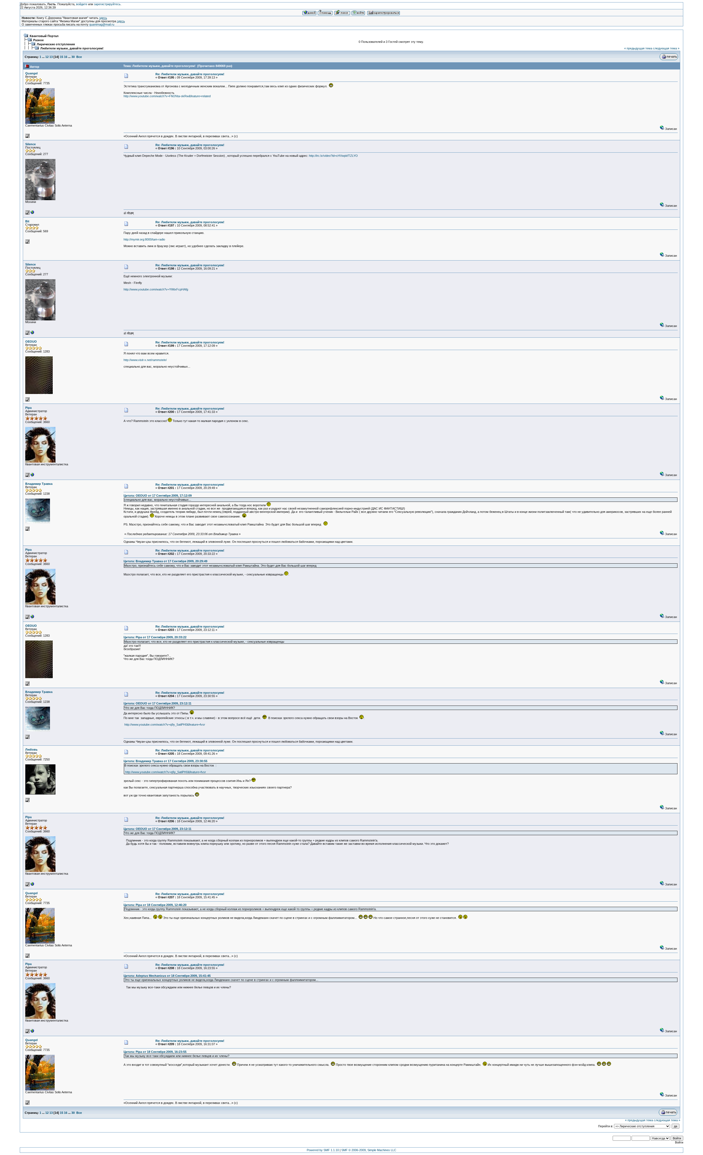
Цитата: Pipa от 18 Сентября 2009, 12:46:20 (155, 905)
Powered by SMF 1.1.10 (323, 1150)
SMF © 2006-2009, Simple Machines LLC (368, 1150)
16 (65, 56)
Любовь (31, 749)
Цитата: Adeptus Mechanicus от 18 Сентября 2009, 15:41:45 (167, 975)
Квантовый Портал (44, 36)
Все (79, 56)
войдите (81, 4)
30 (73, 56)
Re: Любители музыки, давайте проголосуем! (189, 74)
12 (47, 56)
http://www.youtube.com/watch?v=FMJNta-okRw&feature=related (167, 96)
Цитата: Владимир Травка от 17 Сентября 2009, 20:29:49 (165, 561)
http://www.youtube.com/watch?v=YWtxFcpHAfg (156, 289)
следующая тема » (666, 48)
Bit (27, 221)
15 (61, 56)
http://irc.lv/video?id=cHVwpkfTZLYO (333, 155)
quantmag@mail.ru (101, 24)
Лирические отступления (56, 44)
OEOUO (31, 341)
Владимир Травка (38, 483)
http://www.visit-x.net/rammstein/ (145, 360)
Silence (30, 144)
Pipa (28, 407)
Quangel (31, 73)
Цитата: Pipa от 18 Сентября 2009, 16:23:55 (155, 1051)
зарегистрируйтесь (107, 4)
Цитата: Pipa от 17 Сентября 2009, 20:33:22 (155, 637)
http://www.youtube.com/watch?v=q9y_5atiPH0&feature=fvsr (164, 724)
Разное (38, 40)
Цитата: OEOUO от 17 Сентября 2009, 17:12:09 (158, 495)
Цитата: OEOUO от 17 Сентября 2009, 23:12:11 (157, 703)
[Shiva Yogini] (32, 213)
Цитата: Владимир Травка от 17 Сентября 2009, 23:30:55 (165, 761)
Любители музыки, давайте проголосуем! (72, 48)
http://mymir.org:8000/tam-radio (144, 239)
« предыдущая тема (638, 48)
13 (51, 56)
